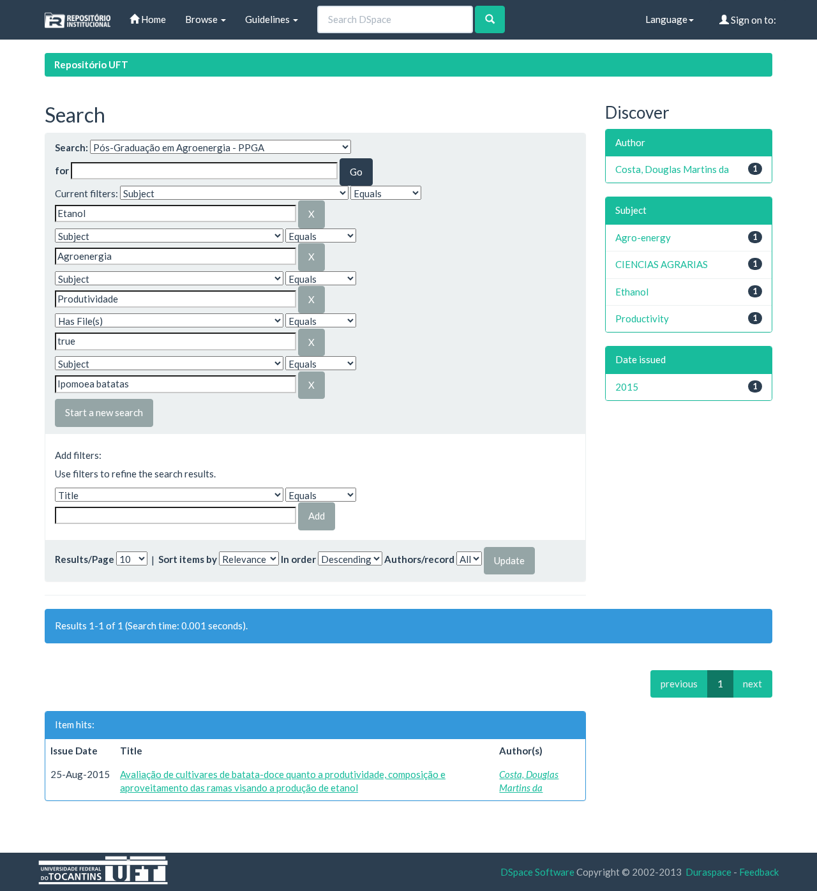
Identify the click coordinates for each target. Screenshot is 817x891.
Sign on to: (752, 20)
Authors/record (419, 559)
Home (152, 19)
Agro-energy (643, 237)
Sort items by (187, 559)
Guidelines (268, 19)
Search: (71, 147)
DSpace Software (537, 872)
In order (298, 559)
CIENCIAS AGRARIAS (661, 264)
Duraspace (708, 872)
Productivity (642, 318)
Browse (202, 19)
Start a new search (104, 412)
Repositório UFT (91, 64)
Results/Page (84, 559)
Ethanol (631, 291)
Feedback (759, 872)
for (62, 170)
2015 (626, 387)
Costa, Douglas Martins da (672, 169)
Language (666, 19)
